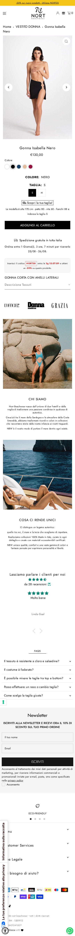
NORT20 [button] (31, 263)
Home (7, 26)
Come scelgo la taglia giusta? (23, 695)
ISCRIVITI (37, 761)
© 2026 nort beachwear (15, 916)
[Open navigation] (15, 13)
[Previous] (9, 87)
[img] (37, 579)
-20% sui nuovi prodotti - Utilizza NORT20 (37, 3)
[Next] (66, 87)
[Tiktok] (10, 906)
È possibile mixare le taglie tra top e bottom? (33, 678)
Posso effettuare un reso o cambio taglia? (31, 687)
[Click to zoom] (66, 41)
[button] (7, 166)
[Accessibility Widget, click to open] (5, 930)
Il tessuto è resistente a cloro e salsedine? (31, 661)
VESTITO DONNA (28, 26)
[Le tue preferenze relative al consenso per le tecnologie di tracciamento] (3, 702)
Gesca (12, 930)
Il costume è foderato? (18, 670)
